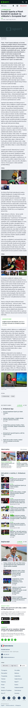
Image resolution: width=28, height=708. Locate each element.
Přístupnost (18, 705)
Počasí (2, 684)
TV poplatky (4, 676)
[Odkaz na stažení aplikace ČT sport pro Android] (15, 618)
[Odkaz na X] (9, 640)
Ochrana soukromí (10, 705)
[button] (14, 379)
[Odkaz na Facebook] (5, 640)
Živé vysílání (4, 673)
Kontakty (17, 693)
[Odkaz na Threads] (15, 640)
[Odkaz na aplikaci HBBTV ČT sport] (5, 622)
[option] (5, 666)
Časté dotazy (18, 690)
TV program (4, 670)
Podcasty (3, 681)
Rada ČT (17, 681)
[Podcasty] (13, 6)
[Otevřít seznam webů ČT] (26, 2)
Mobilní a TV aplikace (6, 690)
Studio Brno (17, 676)
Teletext (3, 679)
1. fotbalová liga (6, 9)
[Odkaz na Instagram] (2, 640)
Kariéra (16, 684)
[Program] (17, 6)
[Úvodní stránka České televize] (7, 646)
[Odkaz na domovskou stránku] (7, 2)
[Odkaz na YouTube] (12, 640)
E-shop (3, 687)
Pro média (17, 670)
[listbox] (14, 665)
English (2, 705)
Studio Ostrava (18, 679)
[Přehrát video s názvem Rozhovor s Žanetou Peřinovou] (14, 379)
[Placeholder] (14, 29)
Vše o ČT (3, 693)
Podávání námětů (19, 687)
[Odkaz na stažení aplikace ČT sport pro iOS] (5, 618)
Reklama (17, 673)
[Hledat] (23, 2)
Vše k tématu (23, 449)
